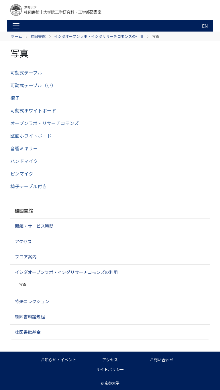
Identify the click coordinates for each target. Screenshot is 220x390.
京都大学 (112, 383)
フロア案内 (25, 256)
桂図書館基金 (28, 332)
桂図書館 (38, 36)
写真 (22, 284)
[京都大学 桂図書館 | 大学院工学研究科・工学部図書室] (56, 10)
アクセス (23, 241)
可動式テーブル (26, 72)
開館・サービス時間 (34, 226)
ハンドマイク (24, 160)
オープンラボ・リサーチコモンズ (44, 123)
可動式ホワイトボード (33, 110)
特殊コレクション (32, 301)
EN (205, 26)
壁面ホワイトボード (31, 135)
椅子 (14, 97)
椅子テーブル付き (28, 186)
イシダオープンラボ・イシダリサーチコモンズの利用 (98, 36)
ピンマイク (21, 173)
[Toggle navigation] (16, 26)
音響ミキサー (24, 148)
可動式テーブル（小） (33, 85)
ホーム (16, 36)
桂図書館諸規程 (30, 316)
